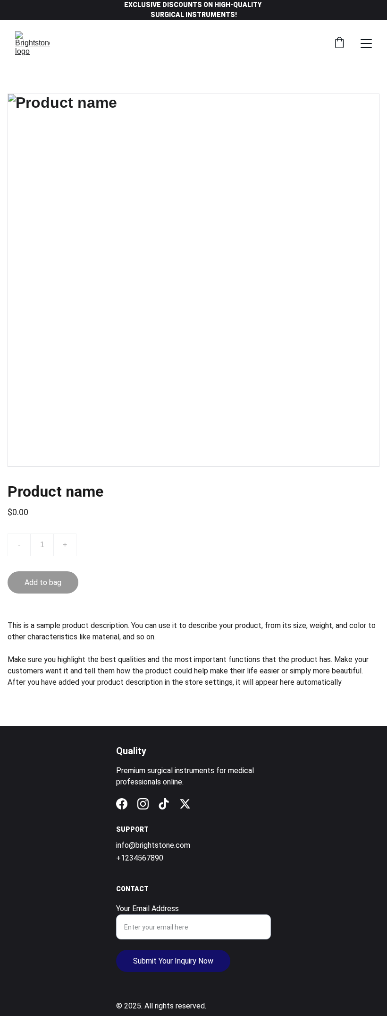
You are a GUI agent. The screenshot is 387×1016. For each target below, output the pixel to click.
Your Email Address (147, 908)
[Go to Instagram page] (143, 803)
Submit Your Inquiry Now (173, 960)
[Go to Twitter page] (185, 803)
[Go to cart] (339, 43)
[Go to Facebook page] (121, 803)
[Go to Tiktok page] (163, 803)
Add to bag (43, 582)
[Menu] (366, 43)
